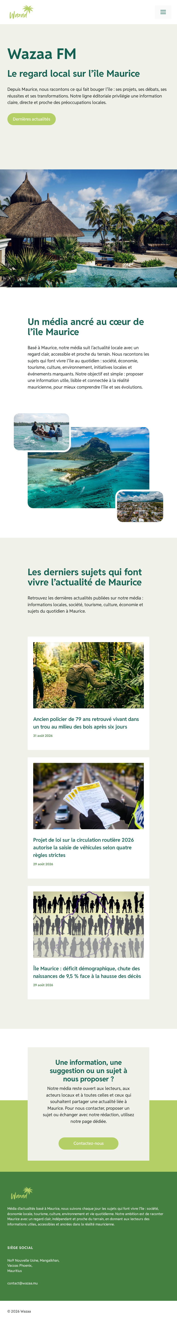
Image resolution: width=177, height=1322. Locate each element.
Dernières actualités (31, 119)
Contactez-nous (89, 1143)
